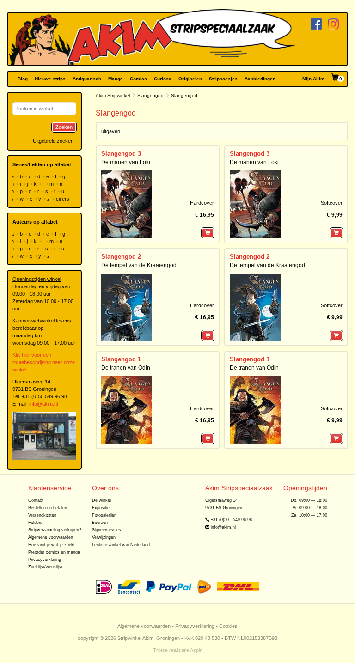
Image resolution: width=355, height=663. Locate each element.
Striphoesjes (223, 78)
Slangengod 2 (121, 256)
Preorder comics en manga (54, 552)
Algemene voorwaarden (50, 537)
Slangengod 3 (121, 153)
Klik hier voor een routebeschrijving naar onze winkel (43, 362)
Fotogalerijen (104, 515)
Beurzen (100, 522)
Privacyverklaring (44, 559)
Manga (115, 78)
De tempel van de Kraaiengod (139, 265)
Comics (138, 78)
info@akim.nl (43, 404)
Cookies (228, 626)
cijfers (63, 198)
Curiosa (162, 78)
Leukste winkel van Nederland (121, 544)
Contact (35, 500)
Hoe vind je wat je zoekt (51, 544)
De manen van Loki (125, 162)
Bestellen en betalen (47, 507)
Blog (23, 78)
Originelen (190, 78)
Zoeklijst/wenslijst (45, 567)
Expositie (101, 507)
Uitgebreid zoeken (53, 141)
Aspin (196, 650)
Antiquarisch (87, 78)
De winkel (101, 500)
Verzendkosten (42, 515)
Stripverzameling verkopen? (54, 530)
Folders (35, 522)
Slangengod (150, 95)
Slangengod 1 (121, 359)
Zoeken (64, 127)
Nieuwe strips (50, 78)
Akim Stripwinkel (113, 95)
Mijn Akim (313, 78)
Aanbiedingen (260, 78)
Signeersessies (106, 530)
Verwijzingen (104, 537)
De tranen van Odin (125, 368)
